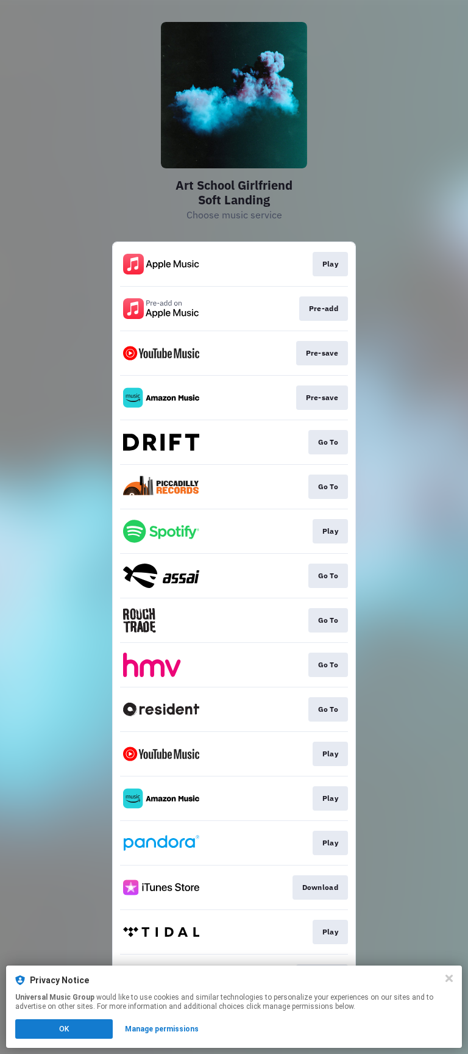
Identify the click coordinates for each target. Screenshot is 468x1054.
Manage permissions (162, 1029)
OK (64, 1029)
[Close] (449, 978)
